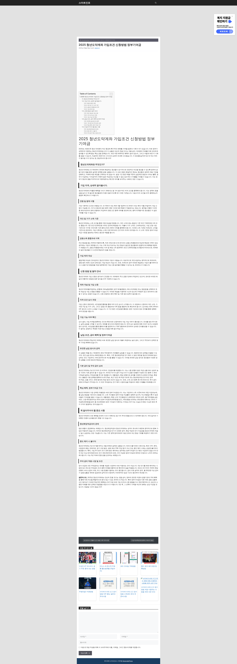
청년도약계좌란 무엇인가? (91, 99)
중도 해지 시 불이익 (92, 131)
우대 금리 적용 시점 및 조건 (94, 133)
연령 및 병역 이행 (91, 103)
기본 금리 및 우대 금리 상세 (94, 123)
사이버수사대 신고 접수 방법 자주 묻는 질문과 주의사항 (108, 594)
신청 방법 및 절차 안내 (90, 111)
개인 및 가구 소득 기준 (92, 105)
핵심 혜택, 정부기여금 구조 (94, 125)
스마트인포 (84, 2)
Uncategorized (85, 40)
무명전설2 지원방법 (86, 592)
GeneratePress (128, 661)
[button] (155, 3)
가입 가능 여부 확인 (92, 117)
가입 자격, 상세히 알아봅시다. (93, 101)
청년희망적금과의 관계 (92, 129)
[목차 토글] (110, 94)
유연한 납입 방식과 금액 (93, 121)
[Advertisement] (118, 23)
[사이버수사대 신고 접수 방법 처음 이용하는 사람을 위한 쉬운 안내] (149, 583)
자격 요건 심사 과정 (92, 115)
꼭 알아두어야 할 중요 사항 (92, 127)
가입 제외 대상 (90, 109)
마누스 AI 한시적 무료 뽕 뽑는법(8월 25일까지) (107, 568)
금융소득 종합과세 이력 (93, 107)
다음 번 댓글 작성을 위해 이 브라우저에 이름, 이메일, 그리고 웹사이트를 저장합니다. (111, 647)
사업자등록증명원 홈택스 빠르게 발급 (142, 540)
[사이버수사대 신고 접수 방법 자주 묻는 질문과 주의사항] (108, 588)
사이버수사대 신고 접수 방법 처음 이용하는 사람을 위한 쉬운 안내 (149, 589)
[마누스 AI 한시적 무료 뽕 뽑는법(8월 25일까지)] (108, 562)
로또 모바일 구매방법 (128, 566)
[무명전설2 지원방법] (87, 588)
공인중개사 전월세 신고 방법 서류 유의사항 (96, 540)
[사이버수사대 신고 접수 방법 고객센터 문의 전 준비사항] (129, 588)
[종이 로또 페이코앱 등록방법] (149, 562)
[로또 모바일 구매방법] (129, 562)
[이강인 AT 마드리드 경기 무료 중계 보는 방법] (87, 562)
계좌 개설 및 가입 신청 (92, 113)
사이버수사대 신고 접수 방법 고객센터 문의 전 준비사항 (128, 594)
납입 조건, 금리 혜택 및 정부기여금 (94, 119)
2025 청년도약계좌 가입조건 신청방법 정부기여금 (96, 97)
